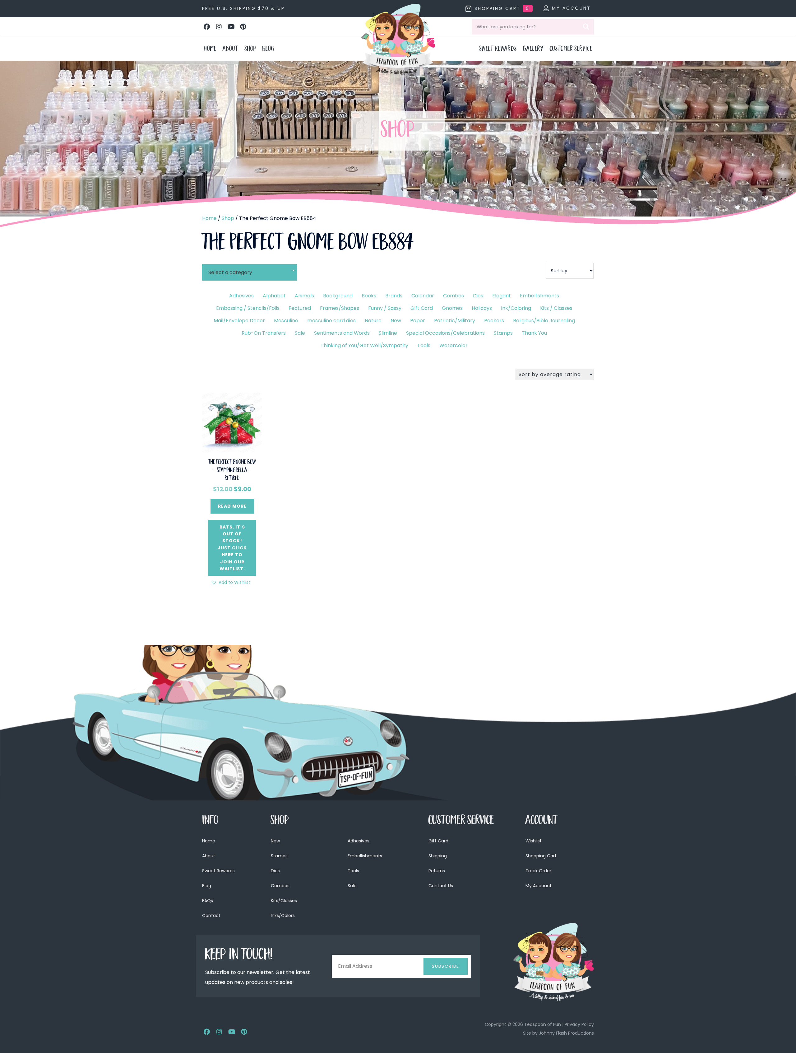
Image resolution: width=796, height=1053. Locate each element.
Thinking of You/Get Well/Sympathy (364, 345)
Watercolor (453, 345)
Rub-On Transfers (264, 333)
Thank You (534, 333)
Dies (478, 295)
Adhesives (241, 295)
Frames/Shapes (339, 308)
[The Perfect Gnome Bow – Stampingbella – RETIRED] (232, 422)
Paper (417, 320)
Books (369, 295)
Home (209, 218)
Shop (228, 218)
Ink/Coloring (516, 308)
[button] (206, 26)
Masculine (286, 320)
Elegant (501, 295)
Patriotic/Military (454, 320)
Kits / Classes (556, 308)
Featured (300, 308)
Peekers (494, 320)
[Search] (586, 27)
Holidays (482, 308)
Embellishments (539, 295)
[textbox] (249, 272)
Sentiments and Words (342, 333)
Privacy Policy (579, 1024)
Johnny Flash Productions (566, 1033)
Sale (300, 333)
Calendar (422, 295)
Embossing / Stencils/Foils (248, 308)
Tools (423, 345)
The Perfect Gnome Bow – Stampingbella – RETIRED (232, 470)
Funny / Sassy (384, 308)
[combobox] (249, 268)
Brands (393, 295)
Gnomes (452, 308)
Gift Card (421, 308)
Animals (304, 295)
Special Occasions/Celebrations (445, 333)
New (396, 320)
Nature (373, 320)
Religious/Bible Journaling (544, 320)
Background (338, 295)
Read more (232, 506)
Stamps (503, 333)
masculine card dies (331, 320)
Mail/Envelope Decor (239, 320)
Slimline (388, 333)
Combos (453, 295)
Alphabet (274, 295)
